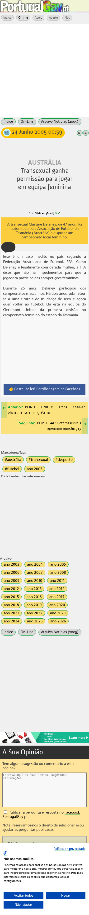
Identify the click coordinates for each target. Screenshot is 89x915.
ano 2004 (35, 564)
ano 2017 (57, 597)
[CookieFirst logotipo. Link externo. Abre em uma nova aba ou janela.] (5, 853)
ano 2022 (34, 613)
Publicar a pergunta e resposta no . (41, 814)
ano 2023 (58, 613)
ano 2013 (34, 589)
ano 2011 (57, 580)
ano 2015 (11, 597)
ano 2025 (35, 621)
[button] (8, 247)
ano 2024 (11, 621)
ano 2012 (11, 589)
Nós (67, 17)
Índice (7, 17)
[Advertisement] (44, 70)
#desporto (64, 460)
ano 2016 (34, 597)
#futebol (12, 469)
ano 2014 (57, 589)
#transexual (38, 460)
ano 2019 (34, 605)
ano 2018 (11, 605)
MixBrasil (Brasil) (44, 213)
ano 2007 (35, 572)
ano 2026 (58, 621)
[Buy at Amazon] (44, 742)
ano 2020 (57, 605)
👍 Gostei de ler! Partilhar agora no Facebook (44, 389)
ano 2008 (58, 572)
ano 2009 (11, 580)
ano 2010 (34, 580)
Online (23, 17)
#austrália (13, 460)
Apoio (38, 17)
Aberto (53, 17)
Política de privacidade (69, 849)
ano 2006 (11, 572)
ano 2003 (11, 564)
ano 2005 (34, 469)
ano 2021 (11, 613)
